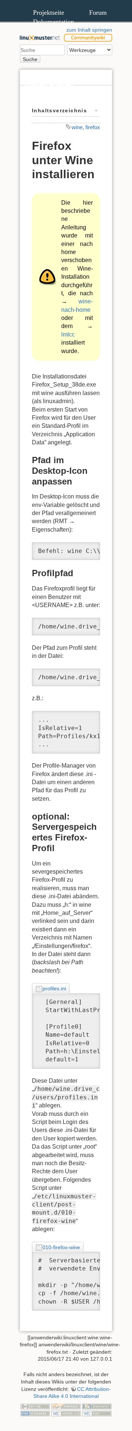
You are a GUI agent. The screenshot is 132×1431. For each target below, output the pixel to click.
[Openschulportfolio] (66, 1406)
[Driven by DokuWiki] (96, 1406)
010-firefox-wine (61, 1247)
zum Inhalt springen (89, 30)
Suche (30, 59)
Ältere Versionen (46, 100)
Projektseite (48, 12)
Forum (98, 12)
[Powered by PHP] (35, 1413)
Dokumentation (53, 21)
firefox (92, 127)
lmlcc (68, 334)
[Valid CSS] (96, 1413)
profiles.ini (54, 988)
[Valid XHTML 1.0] (66, 1413)
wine (77, 127)
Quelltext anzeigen (49, 85)
